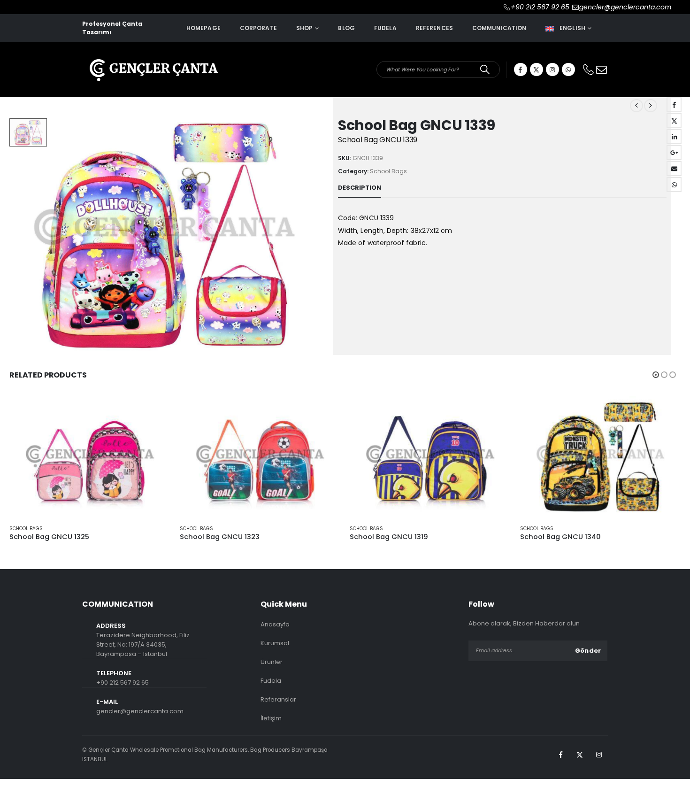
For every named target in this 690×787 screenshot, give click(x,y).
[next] (650, 105)
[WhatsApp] (568, 69)
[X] (536, 69)
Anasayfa (275, 624)
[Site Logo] (152, 63)
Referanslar (278, 699)
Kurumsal (275, 643)
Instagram (599, 755)
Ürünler (272, 661)
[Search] (485, 69)
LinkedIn (674, 136)
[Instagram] (552, 69)
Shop (304, 28)
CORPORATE (258, 28)
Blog (346, 28)
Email (674, 168)
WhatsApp (674, 184)
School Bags (388, 171)
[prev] (636, 105)
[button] (656, 374)
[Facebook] (520, 69)
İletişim (271, 718)
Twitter (674, 120)
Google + (674, 152)
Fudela (385, 28)
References (434, 28)
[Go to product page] (89, 456)
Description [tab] (359, 187)
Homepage (203, 28)
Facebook (674, 104)
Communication (499, 28)
